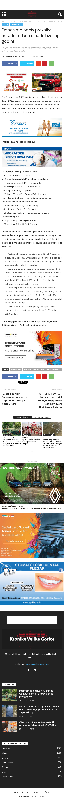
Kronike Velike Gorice (17, 56)
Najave (5, 758)
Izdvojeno (6, 435)
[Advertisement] (32, 5)
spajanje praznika (53, 369)
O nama (25, 792)
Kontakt (48, 792)
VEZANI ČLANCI (22, 417)
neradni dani (16, 369)
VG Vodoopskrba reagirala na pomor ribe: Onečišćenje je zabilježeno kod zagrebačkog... (39, 709)
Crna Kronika (49, 435)
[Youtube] (35, 670)
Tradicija (26, 435)
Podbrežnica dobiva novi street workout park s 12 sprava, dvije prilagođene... (36, 693)
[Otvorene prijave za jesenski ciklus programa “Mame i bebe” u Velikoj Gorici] (9, 726)
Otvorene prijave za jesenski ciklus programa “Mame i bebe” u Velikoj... (38, 724)
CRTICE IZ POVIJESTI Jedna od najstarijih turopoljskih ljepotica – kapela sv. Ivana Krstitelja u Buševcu (48, 400)
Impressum (36, 792)
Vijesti (5, 24)
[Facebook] (29, 670)
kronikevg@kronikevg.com (38, 664)
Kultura (5, 767)
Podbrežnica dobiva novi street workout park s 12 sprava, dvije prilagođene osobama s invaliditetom (11, 441)
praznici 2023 (38, 369)
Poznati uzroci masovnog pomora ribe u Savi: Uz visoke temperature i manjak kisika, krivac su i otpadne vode (52, 442)
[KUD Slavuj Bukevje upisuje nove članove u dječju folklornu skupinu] (32, 429)
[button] (59, 14)
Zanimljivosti (16, 24)
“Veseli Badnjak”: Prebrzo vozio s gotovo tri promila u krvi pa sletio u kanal (15, 398)
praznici (27, 369)
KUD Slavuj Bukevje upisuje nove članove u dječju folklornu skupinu (31, 441)
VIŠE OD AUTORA (41, 417)
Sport (4, 772)
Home (4, 21)
